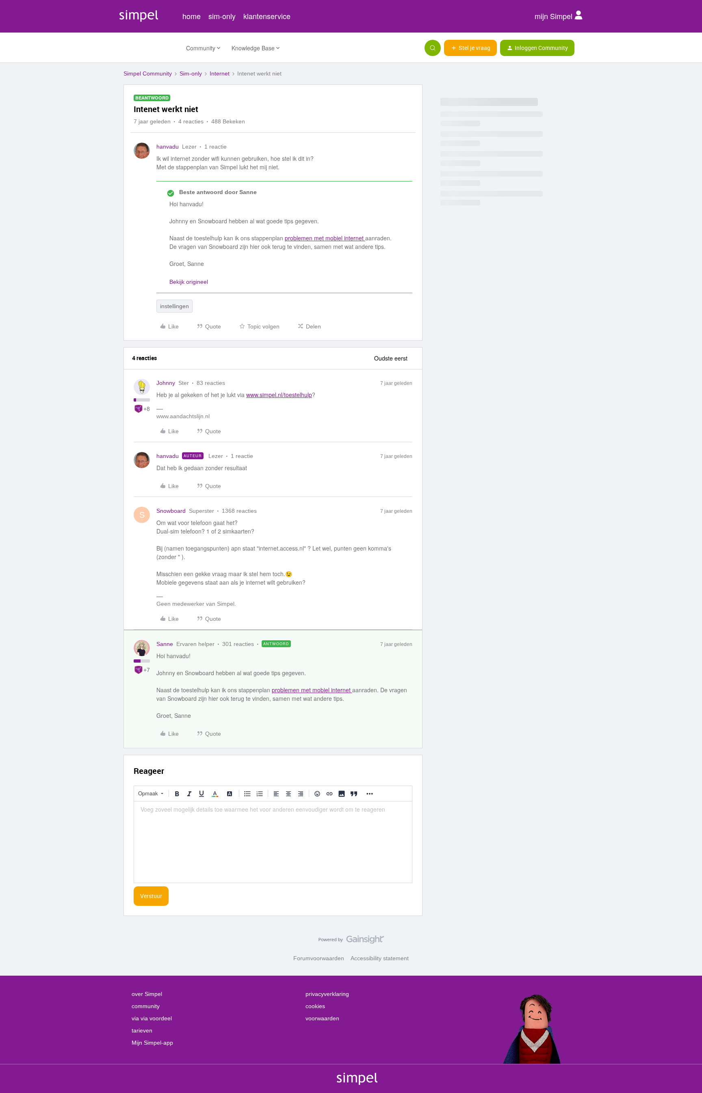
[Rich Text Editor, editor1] (273, 842)
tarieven (142, 1030)
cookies (315, 1006)
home (191, 16)
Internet (220, 73)
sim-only (222, 16)
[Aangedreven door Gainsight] (351, 941)
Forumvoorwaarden (318, 958)
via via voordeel (152, 1018)
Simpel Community (148, 73)
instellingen (174, 306)
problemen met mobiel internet (325, 238)
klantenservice (266, 16)
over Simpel (147, 994)
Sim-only (191, 73)
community (146, 1006)
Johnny (165, 383)
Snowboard (171, 511)
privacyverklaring (327, 994)
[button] (470, 48)
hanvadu (167, 146)
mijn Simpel (554, 16)
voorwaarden (322, 1018)
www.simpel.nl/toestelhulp (279, 395)
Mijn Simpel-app (152, 1042)
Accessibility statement (380, 958)
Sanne (164, 644)
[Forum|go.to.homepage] (150, 48)
